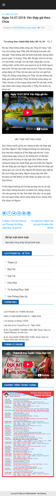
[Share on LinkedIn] (29, 213)
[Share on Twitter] (14, 213)
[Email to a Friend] (19, 213)
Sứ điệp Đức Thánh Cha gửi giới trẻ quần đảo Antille (42, 224)
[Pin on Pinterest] (24, 213)
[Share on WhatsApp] (4, 213)
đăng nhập (19, 242)
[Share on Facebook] (9, 213)
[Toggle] (5, 261)
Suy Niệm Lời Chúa (10, 14)
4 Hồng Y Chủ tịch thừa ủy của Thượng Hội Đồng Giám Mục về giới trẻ (14, 224)
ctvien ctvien (31, 28)
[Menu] (3, 4)
